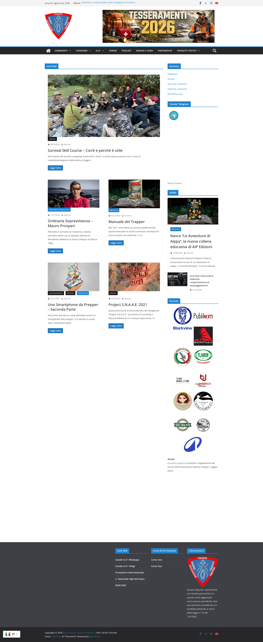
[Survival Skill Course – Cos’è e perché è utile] (104, 106)
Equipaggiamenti (56, 293)
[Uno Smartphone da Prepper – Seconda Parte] (73, 277)
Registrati (172, 73)
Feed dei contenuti (177, 83)
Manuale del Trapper (127, 221)
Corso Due (156, 566)
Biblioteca (114, 210)
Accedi (171, 78)
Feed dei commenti (177, 89)
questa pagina (177, 463)
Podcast (126, 50)
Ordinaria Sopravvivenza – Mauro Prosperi (70, 223)
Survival (52, 139)
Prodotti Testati (186, 50)
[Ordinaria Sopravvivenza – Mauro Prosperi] (73, 194)
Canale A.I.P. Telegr (125, 566)
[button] (69, 51)
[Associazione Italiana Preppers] (48, 50)
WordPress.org (175, 94)
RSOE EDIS (120, 585)
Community (61, 50)
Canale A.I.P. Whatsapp (127, 559)
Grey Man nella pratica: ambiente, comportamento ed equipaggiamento (202, 280)
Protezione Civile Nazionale (129, 572)
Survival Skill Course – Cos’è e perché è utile (85, 150)
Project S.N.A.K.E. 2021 (128, 304)
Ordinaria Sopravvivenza (59, 210)
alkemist (67, 144)
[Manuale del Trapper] (134, 194)
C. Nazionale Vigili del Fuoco (130, 578)
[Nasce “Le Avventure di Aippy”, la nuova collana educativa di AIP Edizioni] (193, 211)
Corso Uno (156, 559)
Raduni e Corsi (144, 50)
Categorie (82, 50)
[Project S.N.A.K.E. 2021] (134, 277)
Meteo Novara (175, 183)
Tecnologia (83, 293)
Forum (113, 50)
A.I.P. (98, 50)
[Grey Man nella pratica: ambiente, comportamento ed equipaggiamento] (177, 282)
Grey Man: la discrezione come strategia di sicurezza (108, 3)
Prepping (70, 293)
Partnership (165, 50)
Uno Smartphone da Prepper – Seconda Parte (73, 307)
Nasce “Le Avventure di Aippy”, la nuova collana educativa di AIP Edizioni (191, 241)
